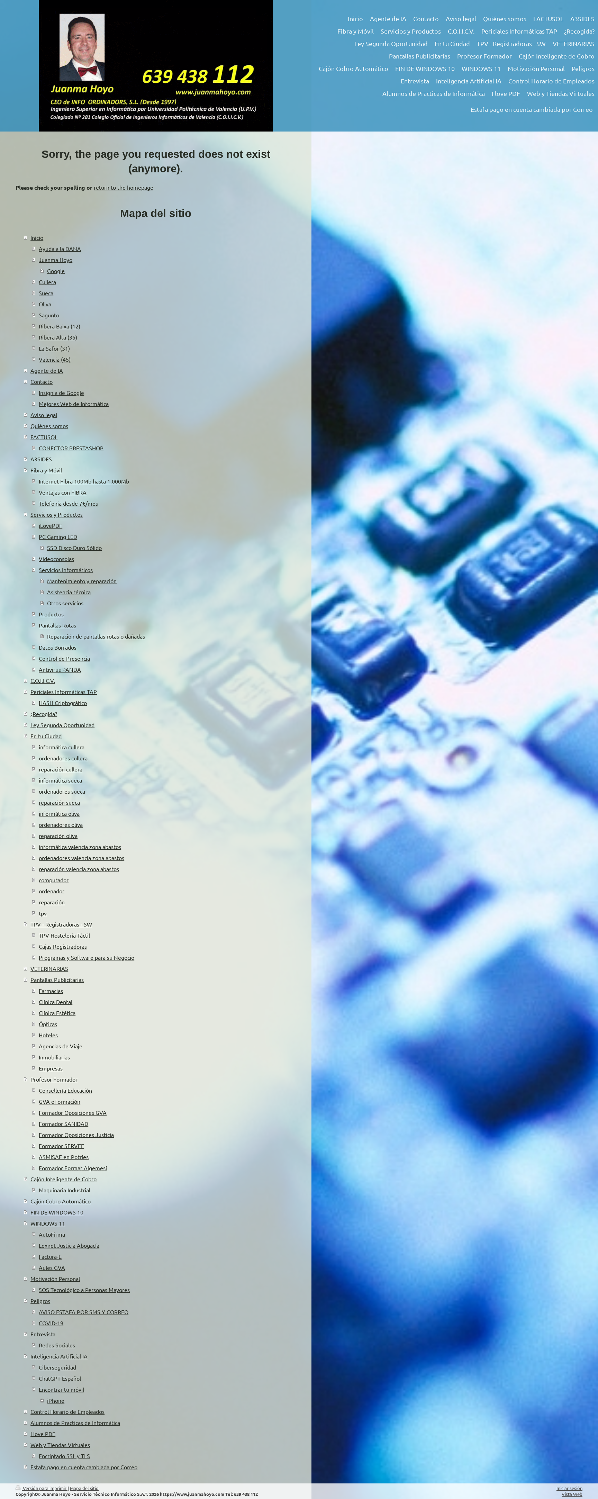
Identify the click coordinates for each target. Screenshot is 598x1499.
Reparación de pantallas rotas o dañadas (96, 636)
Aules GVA (52, 1267)
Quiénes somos (49, 425)
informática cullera (61, 746)
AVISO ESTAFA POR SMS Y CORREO (83, 1311)
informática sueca (60, 780)
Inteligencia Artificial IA (59, 1356)
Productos (51, 614)
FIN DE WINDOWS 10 (56, 1212)
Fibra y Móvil (46, 470)
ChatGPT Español (60, 1378)
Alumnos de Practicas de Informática (75, 1422)
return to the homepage (123, 187)
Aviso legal (43, 414)
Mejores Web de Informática (74, 403)
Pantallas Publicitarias (57, 979)
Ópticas (48, 1023)
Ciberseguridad (57, 1367)
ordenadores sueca (62, 791)
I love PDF (42, 1433)
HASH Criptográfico (63, 702)
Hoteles (48, 1034)
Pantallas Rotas (57, 625)
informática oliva (59, 813)
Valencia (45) (55, 359)
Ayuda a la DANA (60, 248)
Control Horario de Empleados (67, 1411)
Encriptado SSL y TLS (64, 1455)
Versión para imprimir (44, 1488)
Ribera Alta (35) (58, 337)
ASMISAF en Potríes (64, 1156)
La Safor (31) (54, 348)
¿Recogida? (43, 713)
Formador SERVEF (61, 1145)
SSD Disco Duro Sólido (74, 547)
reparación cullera (60, 769)
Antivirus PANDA (60, 669)
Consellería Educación (65, 1090)
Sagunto (49, 314)
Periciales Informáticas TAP (63, 691)
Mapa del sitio (84, 1488)
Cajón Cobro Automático (60, 1201)
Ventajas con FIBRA (63, 492)
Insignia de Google (61, 392)
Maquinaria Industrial (64, 1189)
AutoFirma (52, 1234)
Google (56, 270)
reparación (52, 902)
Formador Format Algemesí (73, 1167)
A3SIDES (41, 458)
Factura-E (50, 1256)
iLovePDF (50, 525)
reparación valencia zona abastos (79, 868)
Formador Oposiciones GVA (73, 1112)
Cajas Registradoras (63, 946)
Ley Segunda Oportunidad (62, 724)
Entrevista (42, 1333)
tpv (43, 913)
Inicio (36, 237)
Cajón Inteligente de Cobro (63, 1178)
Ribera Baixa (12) (59, 326)
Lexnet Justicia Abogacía (69, 1245)
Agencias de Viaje (60, 1045)
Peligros (40, 1300)
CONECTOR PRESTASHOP (71, 447)
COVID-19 (51, 1322)
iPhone (55, 1400)
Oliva (45, 303)
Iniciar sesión (569, 1488)
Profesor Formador (54, 1079)
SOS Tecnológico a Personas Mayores (84, 1289)
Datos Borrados (57, 647)
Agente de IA (46, 370)
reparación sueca (59, 802)
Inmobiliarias (54, 1057)
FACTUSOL (43, 436)
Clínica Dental (55, 1001)
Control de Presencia (64, 658)
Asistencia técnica (69, 591)
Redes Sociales (57, 1345)
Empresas (51, 1068)
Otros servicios (65, 602)
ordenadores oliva (61, 824)
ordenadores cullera (63, 758)
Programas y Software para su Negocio (86, 957)
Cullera (47, 281)
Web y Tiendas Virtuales (60, 1444)
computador (54, 879)
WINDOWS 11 (47, 1223)
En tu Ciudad (46, 735)
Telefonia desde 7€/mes (68, 503)
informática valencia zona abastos (80, 846)
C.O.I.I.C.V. (42, 680)
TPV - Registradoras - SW (61, 924)
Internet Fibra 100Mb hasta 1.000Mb (84, 481)
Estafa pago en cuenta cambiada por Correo (83, 1466)
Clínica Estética (57, 1012)
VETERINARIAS (49, 968)
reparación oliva (58, 835)
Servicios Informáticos (66, 569)
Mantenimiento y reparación (82, 580)
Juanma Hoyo (55, 259)
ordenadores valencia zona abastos (81, 857)
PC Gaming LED (58, 536)
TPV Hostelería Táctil (64, 935)
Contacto (41, 381)
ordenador (51, 890)
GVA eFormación (59, 1101)
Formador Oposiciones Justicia (76, 1134)
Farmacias (51, 990)
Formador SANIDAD (63, 1123)
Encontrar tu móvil (61, 1389)
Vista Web (572, 1494)
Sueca (46, 292)
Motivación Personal (55, 1278)
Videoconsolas (56, 558)
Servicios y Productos (56, 514)
